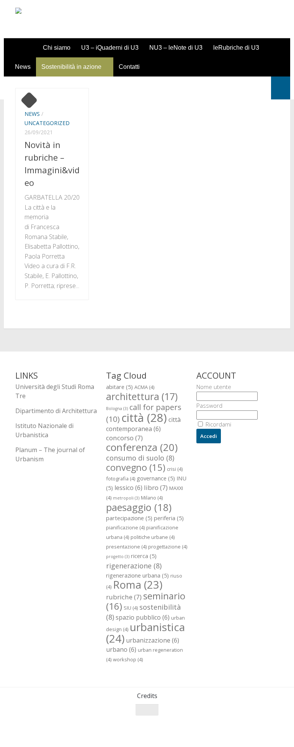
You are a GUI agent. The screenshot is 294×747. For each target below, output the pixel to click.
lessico (128, 487)
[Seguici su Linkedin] (273, 724)
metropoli (126, 498)
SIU (131, 607)
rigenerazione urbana (137, 575)
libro (156, 487)
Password (209, 405)
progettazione (167, 546)
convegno (135, 467)
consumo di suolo (140, 457)
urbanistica (145, 633)
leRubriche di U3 (236, 47)
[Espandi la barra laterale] (280, 87)
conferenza (142, 447)
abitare (119, 387)
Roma (137, 585)
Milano (152, 497)
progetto (117, 556)
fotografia (120, 478)
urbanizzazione (152, 640)
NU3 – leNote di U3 (176, 47)
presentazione (126, 546)
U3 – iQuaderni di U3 (110, 47)
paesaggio (139, 507)
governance (156, 478)
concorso (124, 437)
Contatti (129, 66)
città (144, 417)
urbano (121, 649)
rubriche (124, 596)
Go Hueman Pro (110, 730)
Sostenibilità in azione (71, 66)
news (32, 113)
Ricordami (217, 424)
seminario (145, 600)
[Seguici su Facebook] (232, 724)
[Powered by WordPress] (46, 731)
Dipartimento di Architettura (56, 411)
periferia (169, 518)
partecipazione (129, 518)
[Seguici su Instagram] (259, 724)
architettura (142, 396)
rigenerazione (134, 565)
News (23, 66)
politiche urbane (153, 537)
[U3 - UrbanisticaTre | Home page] (58, 19)
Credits (147, 696)
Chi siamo (56, 47)
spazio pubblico (143, 617)
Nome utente (213, 387)
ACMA (144, 387)
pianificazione (125, 527)
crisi (175, 468)
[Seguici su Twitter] (245, 724)
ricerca (144, 556)
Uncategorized (47, 123)
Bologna (117, 408)
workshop (128, 659)
